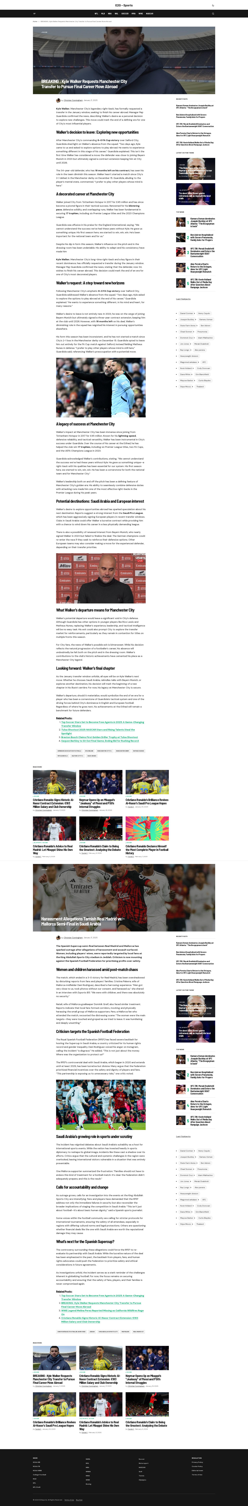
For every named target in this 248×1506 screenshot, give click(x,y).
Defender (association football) (69, 751)
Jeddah (92, 1332)
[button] (213, 5)
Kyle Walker (89, 751)
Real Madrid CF (138, 1332)
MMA (88, 1476)
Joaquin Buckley (187, 319)
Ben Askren (205, 325)
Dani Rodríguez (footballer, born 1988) (72, 1332)
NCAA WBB (37, 1471)
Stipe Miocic (185, 386)
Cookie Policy (197, 1466)
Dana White (185, 374)
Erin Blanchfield (202, 374)
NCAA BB (36, 1462)
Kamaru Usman (206, 319)
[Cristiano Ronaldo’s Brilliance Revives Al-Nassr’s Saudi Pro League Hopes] (147, 782)
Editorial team (197, 1471)
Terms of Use (197, 1475)
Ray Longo (184, 350)
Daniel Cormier (186, 313)
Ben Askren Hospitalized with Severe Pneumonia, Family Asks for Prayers (191, 115)
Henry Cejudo (204, 313)
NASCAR (142, 1467)
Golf (140, 1472)
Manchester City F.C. (104, 751)
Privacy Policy (197, 1462)
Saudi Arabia (91, 756)
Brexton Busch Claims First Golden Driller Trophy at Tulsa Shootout (99, 737)
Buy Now (79, 1500)
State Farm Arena (187, 325)
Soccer (44, 32)
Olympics (142, 1480)
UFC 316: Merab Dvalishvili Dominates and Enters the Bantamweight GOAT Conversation (195, 125)
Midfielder (125, 1332)
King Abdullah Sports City (108, 1332)
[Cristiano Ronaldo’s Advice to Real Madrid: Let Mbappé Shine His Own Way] (54, 828)
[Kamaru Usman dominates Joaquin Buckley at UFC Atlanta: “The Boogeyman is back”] (181, 222)
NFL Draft (36, 1487)
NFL (34, 1483)
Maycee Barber (186, 380)
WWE (88, 1480)
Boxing (88, 1484)
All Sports (38, 842)
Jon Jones (184, 344)
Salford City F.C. (77, 756)
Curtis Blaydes (205, 380)
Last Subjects (183, 299)
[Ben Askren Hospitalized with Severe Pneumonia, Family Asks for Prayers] (181, 237)
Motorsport (143, 1463)
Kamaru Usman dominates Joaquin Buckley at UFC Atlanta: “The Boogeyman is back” (195, 106)
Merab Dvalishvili (201, 344)
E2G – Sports (124, 5)
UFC (204, 362)
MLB (34, 1479)
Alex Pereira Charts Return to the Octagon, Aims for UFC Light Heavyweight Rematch (193, 134)
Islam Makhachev (205, 338)
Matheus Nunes (138, 751)
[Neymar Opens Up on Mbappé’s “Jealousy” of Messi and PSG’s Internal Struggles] (101, 782)
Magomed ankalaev (188, 362)
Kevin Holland (186, 368)
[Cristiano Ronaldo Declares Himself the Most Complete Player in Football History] (147, 828)
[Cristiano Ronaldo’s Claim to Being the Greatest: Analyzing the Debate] (101, 828)
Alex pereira (200, 350)
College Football (39, 1475)
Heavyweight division (189, 356)
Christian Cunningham (189, 202)
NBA (87, 1467)
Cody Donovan (203, 368)
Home (35, 21)
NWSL (88, 1459)
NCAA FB (36, 1466)
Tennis (141, 1476)
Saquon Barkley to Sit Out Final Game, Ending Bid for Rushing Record (100, 740)
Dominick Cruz (186, 338)
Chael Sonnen (186, 331)
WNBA (88, 1472)
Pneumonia (202, 331)
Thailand (200, 386)
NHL (87, 1463)
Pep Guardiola (63, 756)
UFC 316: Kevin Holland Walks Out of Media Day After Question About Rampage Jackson (195, 143)
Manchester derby (122, 751)
